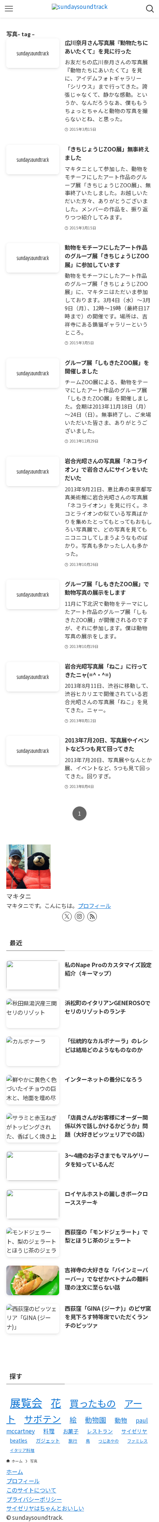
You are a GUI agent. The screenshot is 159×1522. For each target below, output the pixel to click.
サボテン (42, 1418)
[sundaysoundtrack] (80, 9)
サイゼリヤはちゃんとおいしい (45, 1508)
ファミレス (137, 1441)
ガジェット (48, 1440)
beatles (18, 1440)
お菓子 (70, 1431)
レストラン (100, 1431)
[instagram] (79, 916)
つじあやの (108, 1441)
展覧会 (26, 1402)
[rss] (92, 916)
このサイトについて (31, 1490)
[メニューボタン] (9, 9)
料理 (48, 1431)
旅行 (72, 1440)
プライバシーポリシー (34, 1499)
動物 (121, 1420)
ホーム (14, 1471)
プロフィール (94, 905)
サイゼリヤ (134, 1431)
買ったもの (93, 1403)
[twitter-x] (67, 916)
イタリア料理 (22, 1450)
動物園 (95, 1419)
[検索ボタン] (150, 9)
